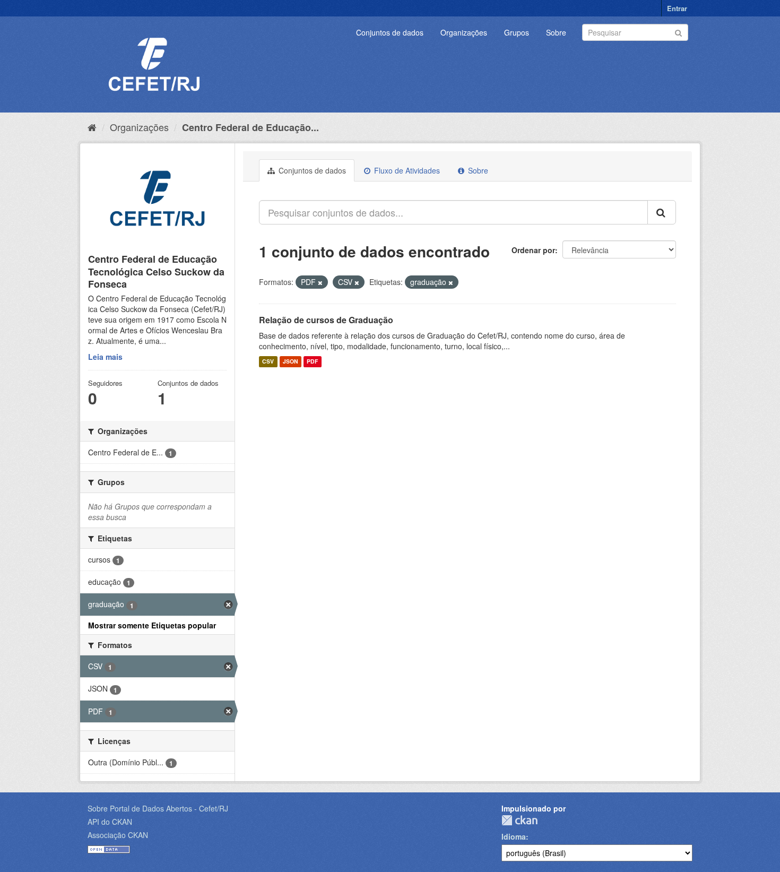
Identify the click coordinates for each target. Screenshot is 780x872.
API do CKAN (110, 821)
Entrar (677, 8)
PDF (312, 362)
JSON (290, 362)
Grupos (516, 32)
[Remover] (320, 282)
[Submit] (678, 31)
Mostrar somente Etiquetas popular (152, 625)
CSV (268, 362)
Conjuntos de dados (389, 32)
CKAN (519, 820)
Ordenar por (533, 250)
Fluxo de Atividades (406, 170)
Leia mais (105, 356)
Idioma (513, 836)
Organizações (463, 32)
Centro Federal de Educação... (250, 127)
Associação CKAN (118, 835)
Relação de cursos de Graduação (326, 320)
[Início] (92, 127)
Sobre (556, 32)
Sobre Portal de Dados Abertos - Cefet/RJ (158, 808)
